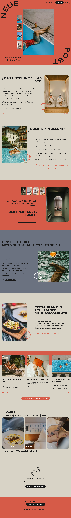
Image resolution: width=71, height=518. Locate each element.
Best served (65, 513)
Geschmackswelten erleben (48, 333)
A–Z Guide (33, 509)
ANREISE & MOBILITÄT (47, 513)
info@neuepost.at (43, 481)
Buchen (59, 2)
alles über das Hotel (13, 114)
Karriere (39, 509)
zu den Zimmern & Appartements (27, 221)
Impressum (32, 513)
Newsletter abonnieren (35, 504)
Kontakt (44, 509)
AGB (35, 513)
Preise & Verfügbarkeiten (35, 486)
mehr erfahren (10, 279)
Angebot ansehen (11, 387)
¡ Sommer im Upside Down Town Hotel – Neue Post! (53, 167)
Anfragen (50, 2)
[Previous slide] (65, 113)
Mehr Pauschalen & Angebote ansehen (35, 398)
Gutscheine (27, 509)
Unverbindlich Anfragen (35, 489)
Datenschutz (39, 513)
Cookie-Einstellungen (57, 513)
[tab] (3, 392)
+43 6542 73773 (29, 481)
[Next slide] (67, 113)
